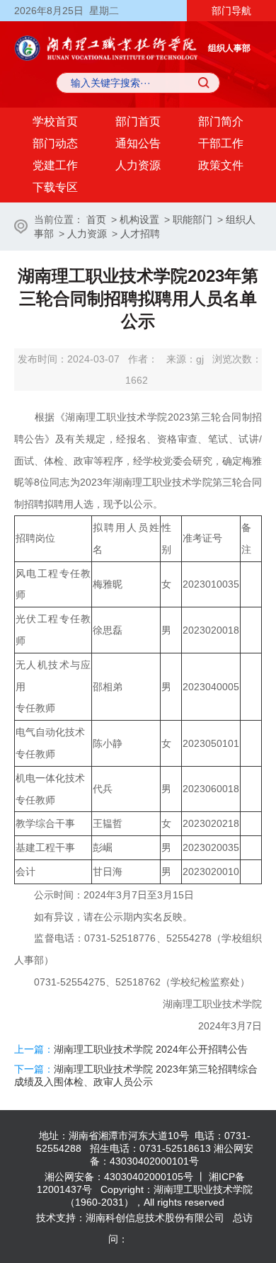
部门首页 (138, 121)
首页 (96, 219)
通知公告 (138, 143)
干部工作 (220, 143)
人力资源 (138, 165)
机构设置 (139, 219)
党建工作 (55, 165)
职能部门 (192, 219)
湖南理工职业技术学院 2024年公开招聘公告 (151, 1049)
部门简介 (220, 121)
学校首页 (55, 121)
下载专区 (55, 187)
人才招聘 (140, 233)
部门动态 (55, 143)
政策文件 (220, 165)
